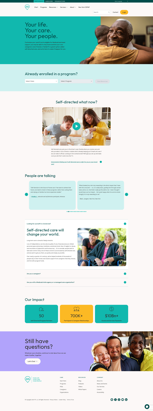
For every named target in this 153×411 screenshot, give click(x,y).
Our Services (100, 386)
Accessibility (100, 392)
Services (63, 7)
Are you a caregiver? (34, 274)
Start (36, 7)
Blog (79, 381)
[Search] (109, 12)
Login (124, 12)
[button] (67, 211)
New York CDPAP (84, 7)
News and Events (102, 384)
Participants (39, 1)
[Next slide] (126, 194)
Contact (115, 12)
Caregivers (49, 1)
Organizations (60, 1)
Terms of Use (70, 399)
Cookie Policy (62, 399)
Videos (80, 386)
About (72, 7)
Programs (43, 7)
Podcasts (81, 384)
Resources (52, 7)
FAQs (61, 386)
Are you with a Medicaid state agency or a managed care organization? (50, 282)
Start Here (63, 381)
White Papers (82, 389)
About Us (99, 381)
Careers (99, 389)
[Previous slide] (26, 194)
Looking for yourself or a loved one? (39, 224)
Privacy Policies (54, 399)
